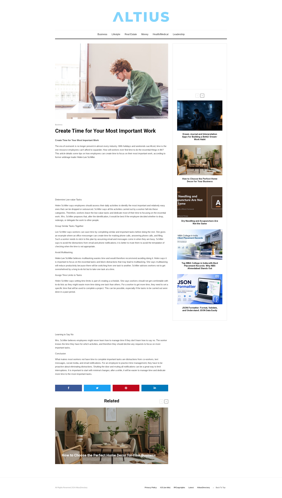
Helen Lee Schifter (86, 157)
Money (144, 34)
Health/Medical (160, 34)
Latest (191, 488)
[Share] (68, 388)
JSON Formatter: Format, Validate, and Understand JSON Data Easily (200, 309)
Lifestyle (116, 34)
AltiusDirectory (203, 488)
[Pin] (126, 388)
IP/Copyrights (179, 488)
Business (102, 34)
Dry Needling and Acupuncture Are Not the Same (199, 222)
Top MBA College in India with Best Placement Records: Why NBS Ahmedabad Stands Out (200, 266)
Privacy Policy (151, 488)
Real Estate (131, 34)
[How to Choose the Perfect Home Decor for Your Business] (111, 436)
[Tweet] (97, 388)
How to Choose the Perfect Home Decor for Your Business (199, 180)
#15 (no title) (165, 488)
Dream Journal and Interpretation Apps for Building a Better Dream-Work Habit (199, 137)
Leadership (179, 34)
